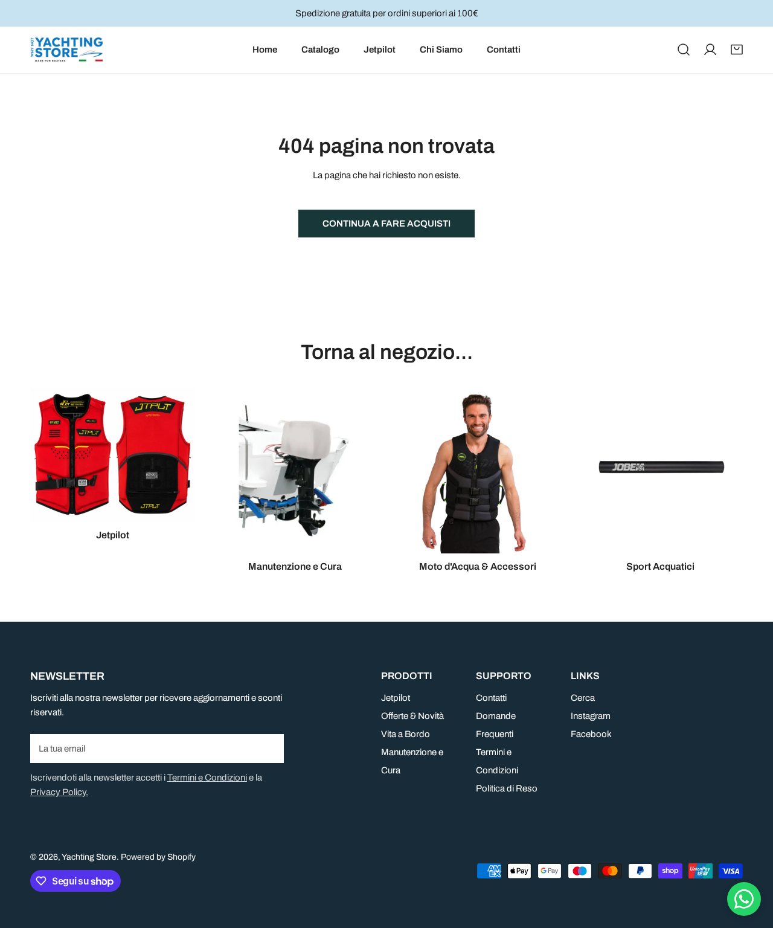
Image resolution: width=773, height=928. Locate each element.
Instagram (591, 716)
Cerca (583, 698)
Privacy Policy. (59, 792)
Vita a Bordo (405, 734)
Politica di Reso (506, 788)
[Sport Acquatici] (661, 470)
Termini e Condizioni (207, 777)
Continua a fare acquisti (386, 223)
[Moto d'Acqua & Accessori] (478, 470)
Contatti (491, 698)
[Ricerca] (683, 49)
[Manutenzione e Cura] (295, 470)
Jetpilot (395, 698)
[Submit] (268, 748)
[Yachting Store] (66, 49)
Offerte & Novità (412, 716)
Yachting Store (89, 857)
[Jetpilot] (112, 455)
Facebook (591, 734)
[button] (736, 49)
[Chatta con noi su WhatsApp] (744, 899)
